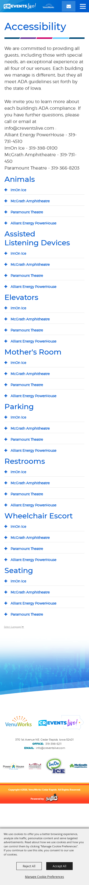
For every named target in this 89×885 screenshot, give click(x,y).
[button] (83, 6)
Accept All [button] (59, 866)
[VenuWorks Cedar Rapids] (29, 6)
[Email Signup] (68, 6)
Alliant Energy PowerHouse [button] (33, 223)
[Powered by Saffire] (51, 798)
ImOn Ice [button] (18, 190)
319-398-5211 (53, 743)
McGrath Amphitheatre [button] (30, 201)
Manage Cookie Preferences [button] (44, 877)
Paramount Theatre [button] (27, 212)
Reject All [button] (29, 866)
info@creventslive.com (50, 748)
